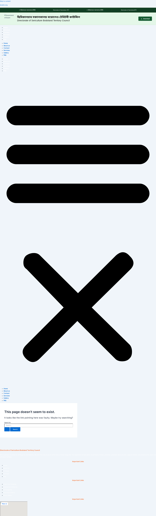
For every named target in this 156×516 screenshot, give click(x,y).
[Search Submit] (7, 429)
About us (7, 30)
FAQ (5, 39)
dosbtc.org (3, 5)
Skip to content (5, 1)
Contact (6, 32)
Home (6, 27)
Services (7, 35)
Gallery (6, 37)
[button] (78, 229)
